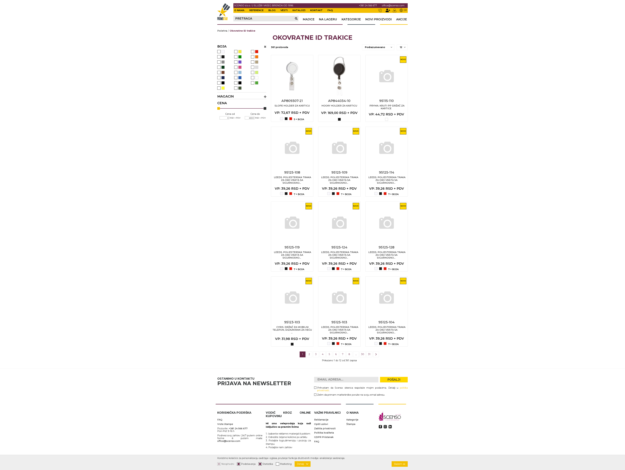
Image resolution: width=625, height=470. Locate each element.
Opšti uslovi (321, 424)
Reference (256, 10)
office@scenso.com (393, 5)
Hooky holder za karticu (339, 105)
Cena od (230, 114)
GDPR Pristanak (323, 437)
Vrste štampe (225, 424)
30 (362, 354)
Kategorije (351, 19)
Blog (272, 10)
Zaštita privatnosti (325, 428)
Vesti (284, 10)
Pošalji (393, 379)
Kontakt (316, 10)
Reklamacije (321, 419)
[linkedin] (390, 426)
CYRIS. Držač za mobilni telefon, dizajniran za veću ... (292, 330)
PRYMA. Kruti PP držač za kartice (386, 107)
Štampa (350, 424)
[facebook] (380, 426)
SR (405, 10)
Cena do (255, 114)
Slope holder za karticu (292, 105)
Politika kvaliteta (324, 432)
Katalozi (298, 10)
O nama (239, 10)
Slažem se (399, 464)
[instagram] (385, 426)
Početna (222, 30)
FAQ (330, 10)
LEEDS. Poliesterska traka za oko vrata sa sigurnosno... (292, 180)
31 (369, 354)
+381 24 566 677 (368, 5)
